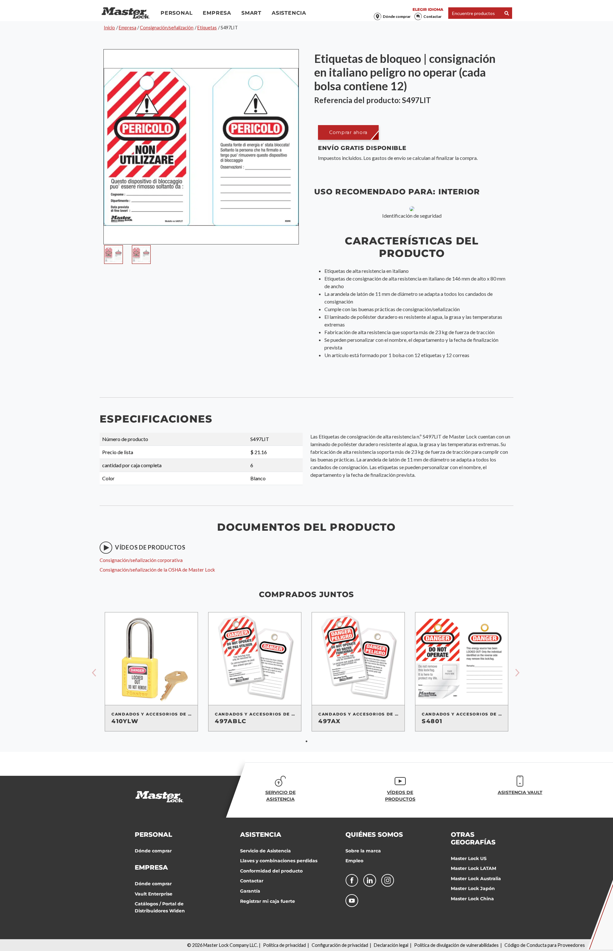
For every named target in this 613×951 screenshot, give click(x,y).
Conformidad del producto (271, 871)
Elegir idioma (427, 9)
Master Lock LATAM (473, 868)
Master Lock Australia (476, 878)
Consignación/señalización (166, 27)
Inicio (109, 27)
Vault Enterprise (153, 894)
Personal (177, 13)
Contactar (432, 16)
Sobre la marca (363, 851)
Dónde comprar (397, 16)
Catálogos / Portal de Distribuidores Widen (160, 907)
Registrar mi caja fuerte (267, 901)
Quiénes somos (374, 834)
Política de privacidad (284, 945)
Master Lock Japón (473, 888)
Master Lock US (469, 858)
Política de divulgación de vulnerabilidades (456, 945)
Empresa (217, 13)
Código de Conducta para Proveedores (544, 945)
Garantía (250, 891)
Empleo (354, 861)
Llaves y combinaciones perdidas (278, 861)
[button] (348, 132)
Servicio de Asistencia (265, 851)
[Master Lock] (125, 13)
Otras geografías (473, 838)
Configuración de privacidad (340, 945)
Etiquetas (207, 27)
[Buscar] (506, 13)
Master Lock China (472, 899)
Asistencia (289, 13)
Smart (251, 13)
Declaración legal (391, 945)
